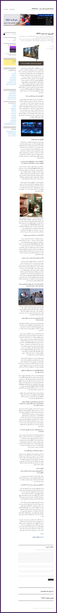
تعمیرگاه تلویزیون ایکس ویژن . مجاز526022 (43, 8)
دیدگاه (53, 551)
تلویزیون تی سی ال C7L (11, 133)
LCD (28, 340)
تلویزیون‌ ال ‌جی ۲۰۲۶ (12, 134)
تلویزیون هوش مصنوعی (11, 135)
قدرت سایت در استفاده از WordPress (38, 608)
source (42, 533)
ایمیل (53, 569)
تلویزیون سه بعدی (51, 48)
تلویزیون (53, 47)
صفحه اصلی (12, 9)
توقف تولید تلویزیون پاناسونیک (10, 131)
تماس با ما (5, 9)
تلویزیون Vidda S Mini (11, 132)
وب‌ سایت (52, 574)
